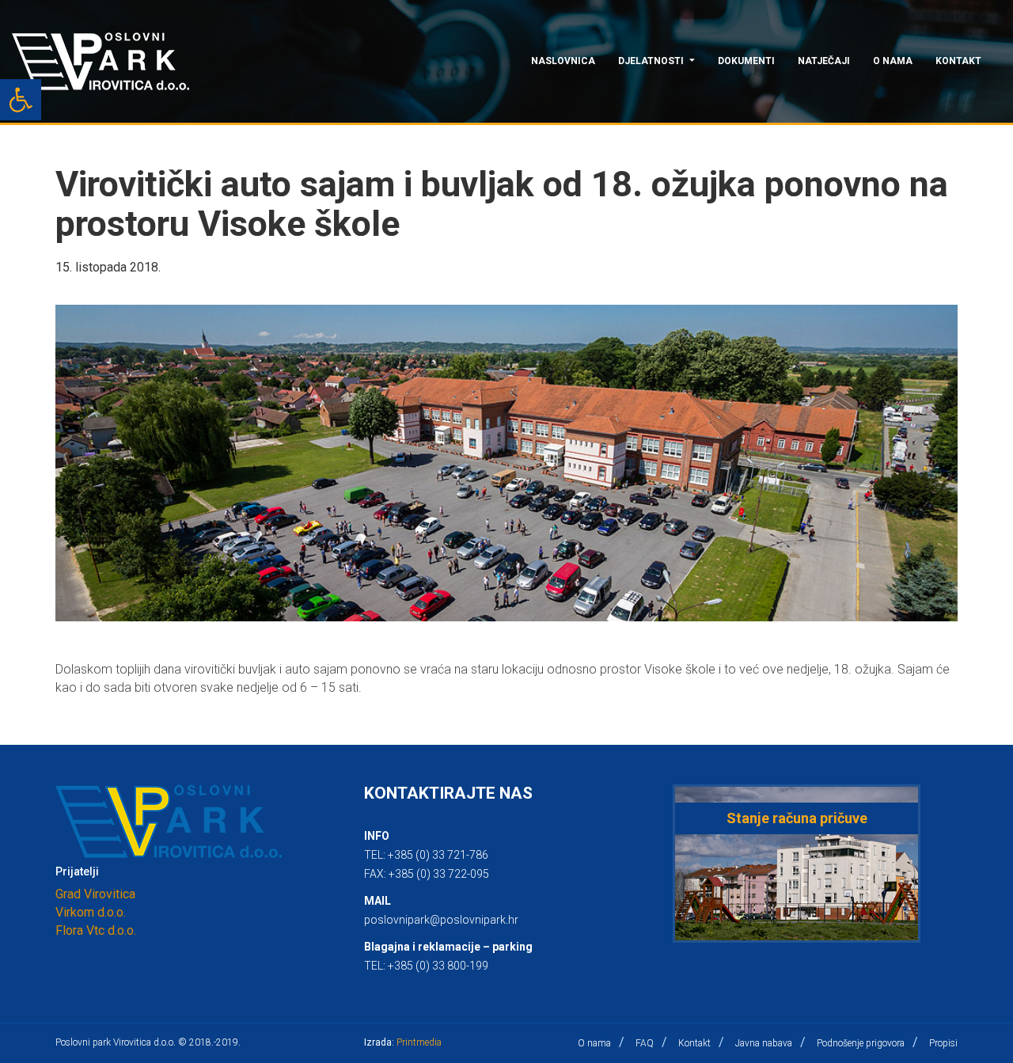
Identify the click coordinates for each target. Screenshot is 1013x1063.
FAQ (644, 1043)
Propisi (943, 1043)
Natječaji (824, 60)
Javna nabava (763, 1043)
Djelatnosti (651, 60)
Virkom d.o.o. (90, 912)
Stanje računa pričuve (797, 818)
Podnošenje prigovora (861, 1043)
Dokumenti (746, 60)
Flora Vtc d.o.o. (95, 930)
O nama (892, 60)
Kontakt (958, 60)
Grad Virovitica (95, 894)
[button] (20, 99)
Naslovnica (563, 60)
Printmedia (419, 1042)
